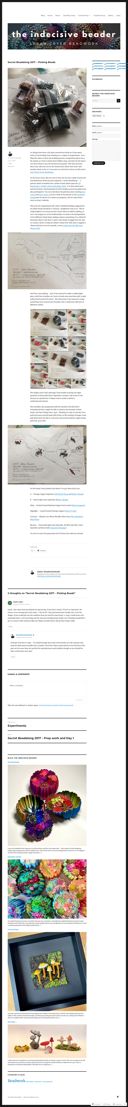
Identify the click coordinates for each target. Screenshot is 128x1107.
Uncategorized (47, 1082)
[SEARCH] (118, 100)
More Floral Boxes (13, 762)
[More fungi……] (47, 1042)
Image (10, 163)
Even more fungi (13, 929)
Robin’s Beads (77, 494)
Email (97, 132)
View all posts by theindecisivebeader (49, 576)
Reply (10, 626)
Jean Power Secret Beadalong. (42, 172)
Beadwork (11, 166)
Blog (43, 15)
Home (50, 15)
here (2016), (44, 195)
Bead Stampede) (78, 505)
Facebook (97, 79)
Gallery (110, 15)
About (57, 15)
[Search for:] (104, 101)
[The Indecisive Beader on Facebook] (118, 1097)
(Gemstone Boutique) (58, 528)
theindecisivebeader (14, 158)
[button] (49, 323)
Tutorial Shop (83, 15)
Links (118, 15)
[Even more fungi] (47, 972)
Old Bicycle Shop (61, 494)
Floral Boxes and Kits (14, 857)
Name (97, 126)
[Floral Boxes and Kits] (47, 889)
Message (95, 139)
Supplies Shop (99, 15)
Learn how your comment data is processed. (56, 705)
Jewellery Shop (69, 15)
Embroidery (30, 1082)
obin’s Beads (62, 500)
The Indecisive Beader (15, 1097)
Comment (79, 700)
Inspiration (38, 1082)
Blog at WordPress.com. (31, 1097)
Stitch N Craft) (71, 511)
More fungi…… (12, 1022)
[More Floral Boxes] (47, 806)
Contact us (98, 163)
